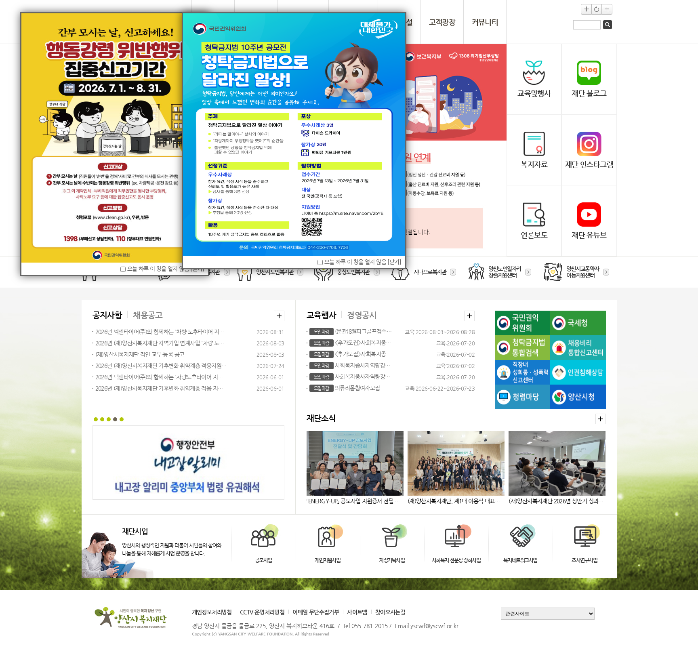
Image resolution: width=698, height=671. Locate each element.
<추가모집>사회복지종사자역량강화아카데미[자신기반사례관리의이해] (353, 342)
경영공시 (362, 315)
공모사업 (263, 560)
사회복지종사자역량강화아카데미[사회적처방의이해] (353, 365)
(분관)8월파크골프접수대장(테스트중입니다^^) (353, 331)
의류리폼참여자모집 (347, 388)
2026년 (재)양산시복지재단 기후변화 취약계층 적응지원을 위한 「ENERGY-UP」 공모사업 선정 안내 (161, 365)
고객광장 (442, 22)
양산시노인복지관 (274, 272)
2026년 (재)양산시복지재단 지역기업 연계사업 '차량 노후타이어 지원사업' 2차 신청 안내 (161, 343)
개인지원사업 (327, 560)
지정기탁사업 (391, 560)
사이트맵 (357, 612)
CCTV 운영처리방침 (262, 612)
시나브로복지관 (430, 272)
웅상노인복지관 (353, 272)
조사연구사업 (584, 560)
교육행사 (321, 315)
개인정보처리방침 (212, 612)
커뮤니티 (485, 22)
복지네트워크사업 (520, 560)
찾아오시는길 (390, 612)
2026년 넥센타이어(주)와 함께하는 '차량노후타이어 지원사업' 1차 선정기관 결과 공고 (161, 377)
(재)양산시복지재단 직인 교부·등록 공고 (140, 354)
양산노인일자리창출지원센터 (504, 271)
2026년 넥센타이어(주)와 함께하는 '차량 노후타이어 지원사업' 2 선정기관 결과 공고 (161, 331)
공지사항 (107, 315)
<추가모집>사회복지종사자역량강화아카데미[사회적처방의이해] (353, 354)
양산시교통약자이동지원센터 (582, 271)
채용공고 (148, 315)
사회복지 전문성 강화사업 (456, 560)
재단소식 (321, 418)
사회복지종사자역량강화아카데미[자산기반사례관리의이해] (353, 376)
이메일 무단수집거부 (315, 612)
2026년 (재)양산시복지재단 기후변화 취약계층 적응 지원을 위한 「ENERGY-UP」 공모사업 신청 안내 (161, 388)
